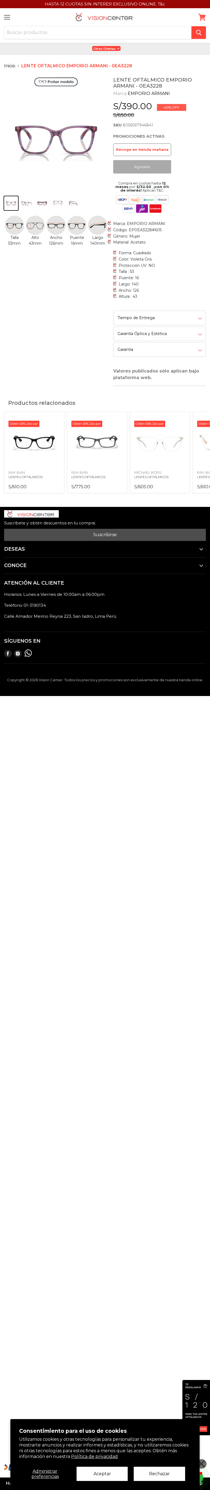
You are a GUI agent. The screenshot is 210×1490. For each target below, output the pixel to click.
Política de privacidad (94, 1456)
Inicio (9, 65)
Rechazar (159, 1473)
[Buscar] (198, 32)
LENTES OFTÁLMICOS (25, 477)
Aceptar (102, 1473)
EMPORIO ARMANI (149, 93)
